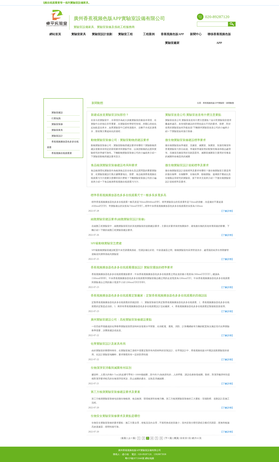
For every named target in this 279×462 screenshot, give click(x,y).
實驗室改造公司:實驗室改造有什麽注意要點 (193, 114)
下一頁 (168, 438)
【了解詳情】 (227, 211)
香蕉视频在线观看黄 (62, 153)
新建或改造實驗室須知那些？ (110, 114)
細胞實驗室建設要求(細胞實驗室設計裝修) (118, 219)
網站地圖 (149, 458)
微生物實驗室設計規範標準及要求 (187, 165)
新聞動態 (230, 103)
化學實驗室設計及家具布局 (108, 343)
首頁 (123, 438)
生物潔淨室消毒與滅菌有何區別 (111, 367)
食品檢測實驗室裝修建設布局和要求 (114, 165)
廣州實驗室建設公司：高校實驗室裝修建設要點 (121, 319)
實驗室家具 (57, 130)
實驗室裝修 (57, 124)
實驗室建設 (57, 112)
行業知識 (56, 118)
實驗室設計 (57, 136)
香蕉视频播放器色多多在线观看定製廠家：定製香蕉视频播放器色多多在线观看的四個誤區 (149, 295)
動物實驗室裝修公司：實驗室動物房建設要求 (120, 140)
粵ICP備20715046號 (134, 458)
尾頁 (176, 438)
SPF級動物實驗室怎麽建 (106, 243)
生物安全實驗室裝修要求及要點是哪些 (115, 416)
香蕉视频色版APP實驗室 (213, 103)
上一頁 (131, 438)
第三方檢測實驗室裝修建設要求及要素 (115, 391)
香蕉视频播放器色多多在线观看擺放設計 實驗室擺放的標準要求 (132, 267)
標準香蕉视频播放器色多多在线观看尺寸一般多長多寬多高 (128, 195)
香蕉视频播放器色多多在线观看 (63, 144)
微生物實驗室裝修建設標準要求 (185, 140)
